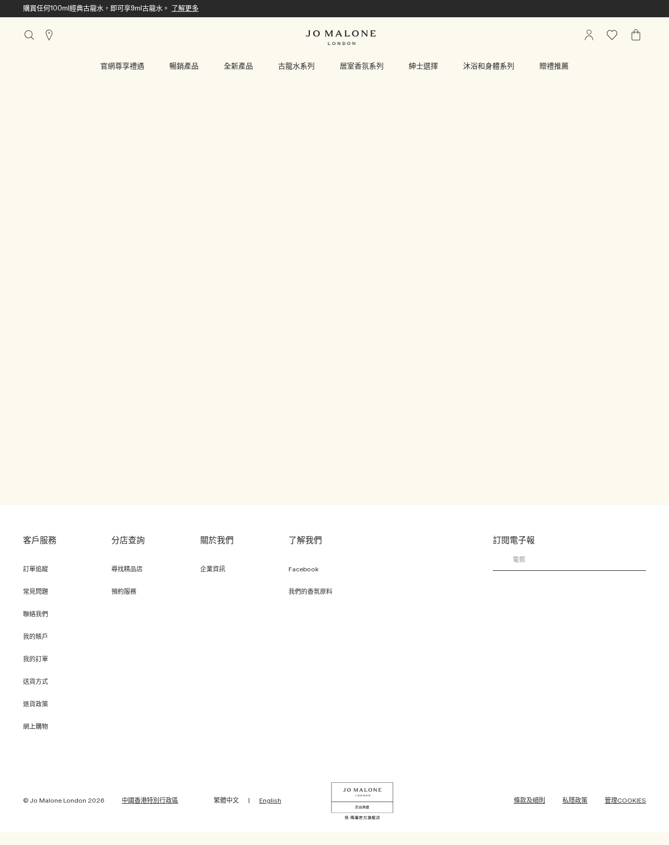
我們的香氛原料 (310, 592)
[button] (122, 66)
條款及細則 (529, 800)
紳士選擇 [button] (423, 66)
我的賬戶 (35, 637)
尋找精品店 (127, 569)
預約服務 (123, 592)
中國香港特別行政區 (150, 800)
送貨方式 (35, 682)
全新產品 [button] (238, 66)
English (270, 800)
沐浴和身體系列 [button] (488, 66)
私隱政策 (574, 800)
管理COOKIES (625, 800)
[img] (636, 35)
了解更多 (185, 8)
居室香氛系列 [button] (362, 66)
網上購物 (35, 727)
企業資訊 (212, 569)
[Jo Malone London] (341, 37)
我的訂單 (35, 659)
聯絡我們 (35, 614)
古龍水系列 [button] (296, 66)
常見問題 (35, 592)
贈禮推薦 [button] (554, 66)
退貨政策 (35, 704)
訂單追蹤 (35, 569)
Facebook (304, 569)
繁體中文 (226, 800)
